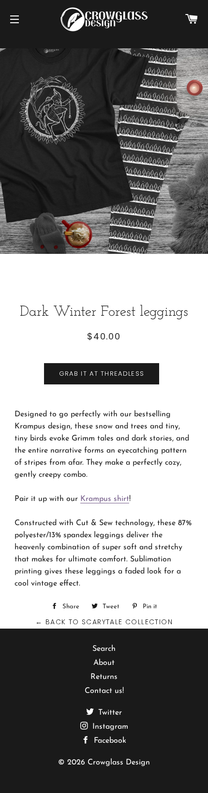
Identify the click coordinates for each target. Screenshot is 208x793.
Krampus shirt (104, 499)
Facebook (108, 741)
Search (104, 649)
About (104, 663)
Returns (104, 677)
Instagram (109, 727)
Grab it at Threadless (101, 373)
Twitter (109, 713)
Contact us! (104, 691)
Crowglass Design (119, 762)
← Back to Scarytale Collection (104, 622)
